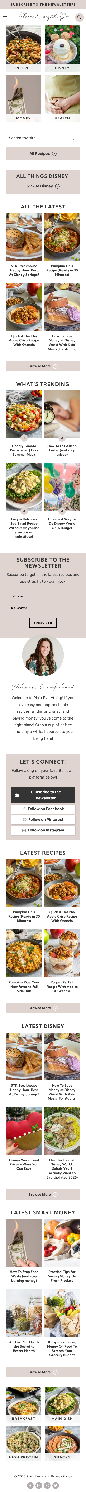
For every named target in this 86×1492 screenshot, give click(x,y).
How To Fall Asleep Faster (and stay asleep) (62, 450)
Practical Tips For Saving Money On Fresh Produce (62, 1276)
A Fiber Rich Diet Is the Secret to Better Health (24, 1346)
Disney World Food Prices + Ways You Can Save (24, 1164)
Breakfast (23, 1419)
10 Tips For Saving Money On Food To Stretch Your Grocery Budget (62, 1348)
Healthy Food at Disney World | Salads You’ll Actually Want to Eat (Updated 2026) (62, 1168)
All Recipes (39, 153)
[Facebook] (30, 1485)
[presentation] (24, 237)
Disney (62, 68)
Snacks (62, 1457)
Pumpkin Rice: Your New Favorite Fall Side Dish (24, 986)
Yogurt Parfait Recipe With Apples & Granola (62, 986)
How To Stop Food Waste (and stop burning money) (24, 1276)
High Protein (23, 1457)
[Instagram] (38, 1485)
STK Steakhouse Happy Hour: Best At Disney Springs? (24, 270)
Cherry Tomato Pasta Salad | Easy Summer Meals (24, 450)
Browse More (40, 366)
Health (62, 118)
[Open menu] (5, 16)
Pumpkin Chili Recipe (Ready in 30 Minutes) (62, 270)
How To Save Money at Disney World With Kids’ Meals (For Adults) (62, 342)
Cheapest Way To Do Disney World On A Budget (62, 523)
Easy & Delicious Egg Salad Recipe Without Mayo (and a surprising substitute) (24, 527)
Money (23, 118)
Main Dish (62, 1419)
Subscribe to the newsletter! (43, 4)
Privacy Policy (61, 1476)
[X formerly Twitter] (55, 1485)
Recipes (23, 68)
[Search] (75, 138)
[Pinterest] (47, 1485)
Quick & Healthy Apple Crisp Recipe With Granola (24, 340)
